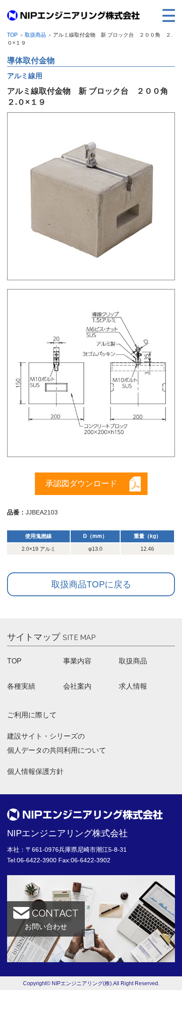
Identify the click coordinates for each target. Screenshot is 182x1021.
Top (12, 35)
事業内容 (77, 661)
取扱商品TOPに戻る (91, 584)
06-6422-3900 (37, 860)
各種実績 (21, 686)
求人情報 (133, 686)
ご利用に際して (32, 715)
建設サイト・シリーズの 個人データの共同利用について (56, 743)
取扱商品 (35, 35)
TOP (14, 661)
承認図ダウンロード (81, 483)
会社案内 (77, 686)
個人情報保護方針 (35, 771)
